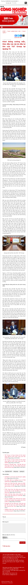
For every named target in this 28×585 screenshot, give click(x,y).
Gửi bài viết (8, 3)
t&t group (16, 471)
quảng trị (22, 471)
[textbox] (18, 3)
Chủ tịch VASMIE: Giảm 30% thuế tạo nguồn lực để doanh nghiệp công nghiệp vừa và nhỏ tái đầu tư (15, 500)
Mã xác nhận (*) (6, 534)
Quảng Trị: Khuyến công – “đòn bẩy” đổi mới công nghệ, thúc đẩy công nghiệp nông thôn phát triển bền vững (15, 466)
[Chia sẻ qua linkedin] (21, 36)
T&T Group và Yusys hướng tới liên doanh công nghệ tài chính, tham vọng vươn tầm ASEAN (15, 457)
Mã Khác (13, 534)
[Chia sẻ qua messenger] (18, 36)
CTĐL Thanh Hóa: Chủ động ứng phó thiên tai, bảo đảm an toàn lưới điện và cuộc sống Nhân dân (15, 491)
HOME (4, 31)
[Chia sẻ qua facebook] (16, 36)
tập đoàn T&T (8, 471)
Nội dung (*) (5, 521)
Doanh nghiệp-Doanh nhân (14, 31)
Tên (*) (4, 516)
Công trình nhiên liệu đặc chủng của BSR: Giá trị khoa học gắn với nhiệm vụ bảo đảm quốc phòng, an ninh (15, 485)
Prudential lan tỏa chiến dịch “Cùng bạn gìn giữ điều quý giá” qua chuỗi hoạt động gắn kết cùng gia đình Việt (15, 505)
